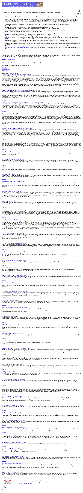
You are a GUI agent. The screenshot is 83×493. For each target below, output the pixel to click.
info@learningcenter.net (26, 483)
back (3, 490)
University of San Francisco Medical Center (18, 47)
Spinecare (7, 41)
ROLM (6, 38)
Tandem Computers (10, 36)
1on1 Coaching (5, 70)
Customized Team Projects (8, 66)
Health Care (4, 68)
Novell (6, 31)
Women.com (8, 34)
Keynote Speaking (6, 69)
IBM (16, 16)
